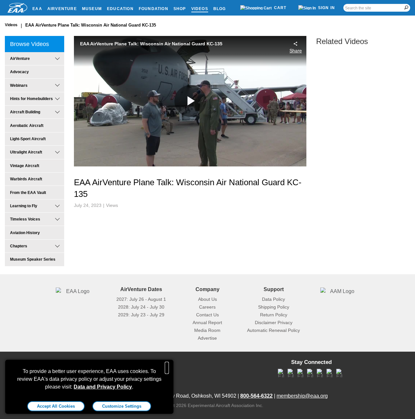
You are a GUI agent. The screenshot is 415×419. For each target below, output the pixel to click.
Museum (92, 8)
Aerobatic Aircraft (26, 125)
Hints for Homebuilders (31, 98)
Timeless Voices (25, 219)
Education (120, 8)
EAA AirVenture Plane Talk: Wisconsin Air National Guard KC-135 (90, 25)
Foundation (153, 8)
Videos (199, 8)
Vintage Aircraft (24, 166)
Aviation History (25, 233)
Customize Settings (121, 406)
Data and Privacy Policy (103, 387)
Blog (219, 8)
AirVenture (62, 8)
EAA (37, 8)
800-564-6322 (256, 396)
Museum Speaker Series (32, 259)
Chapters (18, 246)
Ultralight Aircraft (26, 152)
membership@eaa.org (302, 396)
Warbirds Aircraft (26, 179)
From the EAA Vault (28, 192)
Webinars (19, 85)
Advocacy (19, 72)
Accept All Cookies (56, 406)
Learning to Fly (23, 206)
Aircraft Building (25, 112)
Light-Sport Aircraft (28, 139)
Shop (179, 8)
